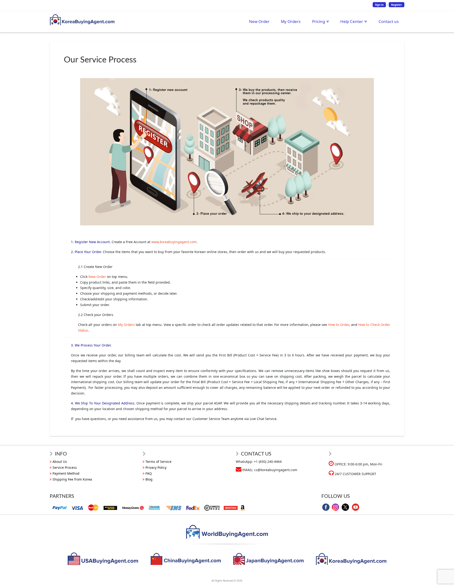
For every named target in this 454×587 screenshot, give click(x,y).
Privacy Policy (155, 467)
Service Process (64, 467)
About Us (59, 461)
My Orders (126, 324)
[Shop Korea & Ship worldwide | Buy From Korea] (82, 20)
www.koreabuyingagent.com (173, 242)
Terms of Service (158, 461)
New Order (97, 276)
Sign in (379, 4)
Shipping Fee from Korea (72, 479)
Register (396, 4)
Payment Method (65, 473)
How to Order (338, 324)
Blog (149, 479)
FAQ (148, 473)
